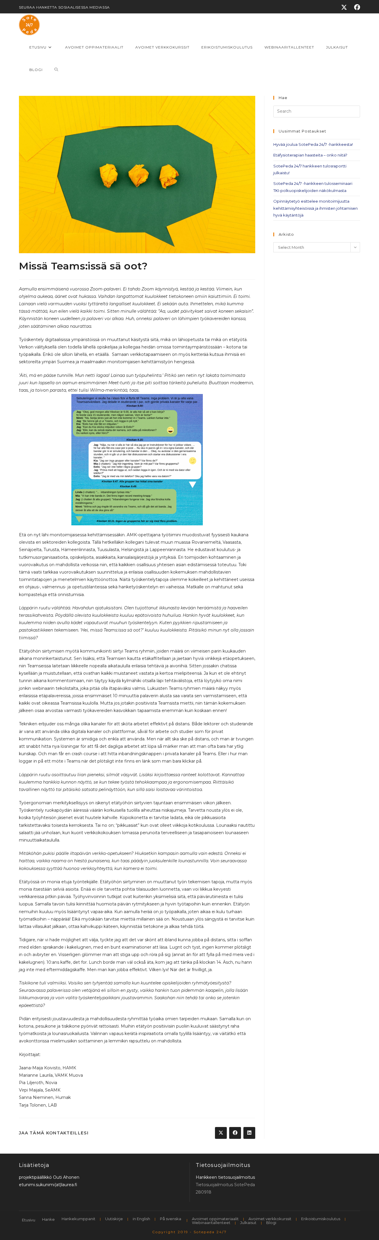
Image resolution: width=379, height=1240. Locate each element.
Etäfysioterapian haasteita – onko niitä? (310, 155)
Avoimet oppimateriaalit (215, 1218)
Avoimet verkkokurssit (269, 1218)
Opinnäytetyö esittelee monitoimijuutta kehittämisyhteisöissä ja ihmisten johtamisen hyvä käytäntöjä (315, 208)
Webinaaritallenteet (211, 1222)
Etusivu (28, 1220)
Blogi (271, 1222)
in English (141, 1218)
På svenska (170, 1218)
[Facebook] (355, 7)
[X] (344, 7)
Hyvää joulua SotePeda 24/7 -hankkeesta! (313, 144)
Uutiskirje (114, 1218)
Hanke (48, 1219)
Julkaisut (248, 1222)
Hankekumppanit (78, 1218)
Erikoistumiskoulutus (320, 1218)
